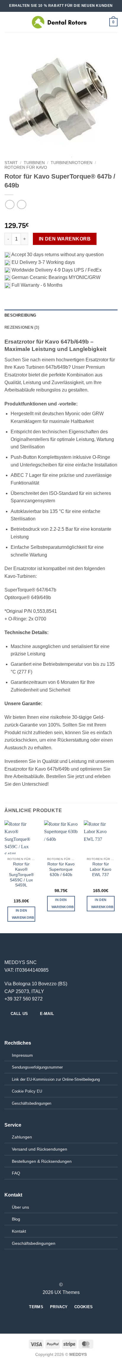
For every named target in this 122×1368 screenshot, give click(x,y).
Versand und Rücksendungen (39, 1149)
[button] (8, 22)
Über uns (20, 1207)
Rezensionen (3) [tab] (21, 327)
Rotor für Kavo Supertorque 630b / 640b (61, 869)
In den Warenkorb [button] (23, 914)
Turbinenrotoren (71, 163)
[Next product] (9, 204)
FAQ (16, 1173)
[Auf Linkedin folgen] (29, 1026)
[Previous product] (21, 204)
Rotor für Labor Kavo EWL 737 (100, 869)
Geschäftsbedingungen (33, 1243)
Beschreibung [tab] (20, 315)
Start (11, 163)
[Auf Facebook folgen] (8, 1026)
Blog (16, 1219)
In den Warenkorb (65, 238)
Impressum (22, 1055)
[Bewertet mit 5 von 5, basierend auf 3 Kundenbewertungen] (61, 216)
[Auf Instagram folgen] (15, 1026)
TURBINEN (34, 163)
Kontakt (19, 1231)
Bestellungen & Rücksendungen (42, 1161)
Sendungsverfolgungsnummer (37, 1067)
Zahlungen (22, 1137)
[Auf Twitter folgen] (22, 1026)
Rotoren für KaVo (25, 167)
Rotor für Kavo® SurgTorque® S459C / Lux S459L (21, 874)
